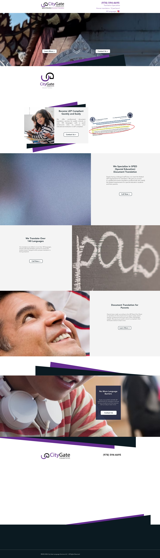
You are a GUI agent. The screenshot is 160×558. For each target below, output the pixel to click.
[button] (125, 194)
